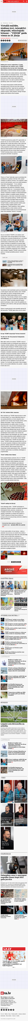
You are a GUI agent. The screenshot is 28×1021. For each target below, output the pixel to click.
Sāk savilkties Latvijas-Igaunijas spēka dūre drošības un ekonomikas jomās (16, 624)
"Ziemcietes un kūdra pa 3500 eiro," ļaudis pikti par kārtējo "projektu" (16, 694)
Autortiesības (3, 1015)
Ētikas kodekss (8, 1015)
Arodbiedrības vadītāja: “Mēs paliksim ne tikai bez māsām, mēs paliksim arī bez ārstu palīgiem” (7, 593)
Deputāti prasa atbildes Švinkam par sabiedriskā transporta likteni (20, 608)
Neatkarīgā (5, 23)
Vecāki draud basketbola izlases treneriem (6, 916)
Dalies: (8, 562)
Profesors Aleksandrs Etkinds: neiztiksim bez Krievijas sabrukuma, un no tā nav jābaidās (16, 643)
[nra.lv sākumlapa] (4, 1)
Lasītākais (5, 657)
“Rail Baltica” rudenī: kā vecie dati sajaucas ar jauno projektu (20, 900)
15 (14, 629)
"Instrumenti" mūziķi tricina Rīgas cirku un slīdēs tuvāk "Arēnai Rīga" (14, 620)
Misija (9, 1014)
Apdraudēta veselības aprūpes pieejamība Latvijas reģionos (7, 608)
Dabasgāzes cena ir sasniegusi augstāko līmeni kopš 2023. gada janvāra (14, 877)
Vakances (14, 1015)
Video (3, 778)
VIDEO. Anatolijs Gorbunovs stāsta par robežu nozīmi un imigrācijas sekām (15, 633)
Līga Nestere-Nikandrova (6, 38)
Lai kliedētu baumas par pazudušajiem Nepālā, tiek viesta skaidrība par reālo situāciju (15, 265)
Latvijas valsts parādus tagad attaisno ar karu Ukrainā (15, 628)
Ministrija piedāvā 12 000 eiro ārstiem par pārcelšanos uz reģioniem (20, 592)
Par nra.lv (2, 1014)
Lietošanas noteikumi (22, 1014)
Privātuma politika (14, 1014)
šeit (3, 526)
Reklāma (6, 1014)
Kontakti (17, 1015)
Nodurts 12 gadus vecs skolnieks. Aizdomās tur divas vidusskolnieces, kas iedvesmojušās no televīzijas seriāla (17, 662)
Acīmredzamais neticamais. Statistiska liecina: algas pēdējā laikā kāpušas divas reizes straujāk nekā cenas (16, 638)
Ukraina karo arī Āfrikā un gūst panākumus (14, 648)
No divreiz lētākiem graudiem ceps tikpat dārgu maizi (14, 652)
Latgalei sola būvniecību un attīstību (12, 725)
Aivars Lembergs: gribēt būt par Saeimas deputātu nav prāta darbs (17, 677)
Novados (11, 23)
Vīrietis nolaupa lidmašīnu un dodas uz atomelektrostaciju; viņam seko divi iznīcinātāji (15, 261)
